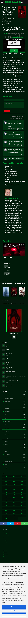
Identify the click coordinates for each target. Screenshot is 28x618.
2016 (22, 484)
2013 (22, 486)
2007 (22, 492)
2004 (21, 494)
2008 (14, 492)
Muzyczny (7, 434)
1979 (22, 515)
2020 (14, 481)
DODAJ (7, 111)
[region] (14, 590)
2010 (22, 489)
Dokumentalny (8, 404)
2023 (14, 479)
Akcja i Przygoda (9, 398)
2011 (14, 489)
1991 (6, 508)
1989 (22, 508)
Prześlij (14, 50)
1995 (22, 502)
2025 (22, 476)
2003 (6, 497)
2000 (6, 500)
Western (7, 464)
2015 (6, 486)
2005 (14, 494)
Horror (3, 24)
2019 (22, 481)
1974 (14, 518)
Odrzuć (14, 615)
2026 (14, 476)
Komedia (7, 428)
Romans (7, 441)
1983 (22, 513)
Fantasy (7, 414)
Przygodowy (8, 438)
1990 (14, 508)
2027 (6, 476)
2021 (6, 481)
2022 (22, 479)
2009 (6, 492)
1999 (14, 500)
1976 (6, 518)
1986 (22, 510)
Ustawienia (14, 611)
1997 (6, 502)
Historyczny (8, 421)
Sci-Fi (6, 444)
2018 (6, 484)
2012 (6, 489)
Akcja (6, 395)
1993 (14, 505)
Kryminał (7, 431)
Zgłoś (23, 54)
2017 (14, 484)
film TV (6, 418)
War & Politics (8, 461)
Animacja (7, 401)
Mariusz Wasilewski (11, 198)
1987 (14, 510)
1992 (22, 505)
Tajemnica (7, 454)
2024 (6, 479)
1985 (6, 513)
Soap (6, 451)
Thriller (7, 457)
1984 (14, 513)
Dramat (7, 408)
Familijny (7, 411)
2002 (14, 497)
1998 (22, 500)
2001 (22, 497)
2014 (14, 486)
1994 (6, 505)
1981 (14, 515)
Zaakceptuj (14, 607)
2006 (6, 494)
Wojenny (7, 467)
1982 (6, 515)
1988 (6, 510)
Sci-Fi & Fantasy (9, 448)
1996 (14, 502)
